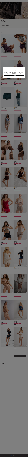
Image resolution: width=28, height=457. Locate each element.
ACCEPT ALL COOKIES (14, 75)
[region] (14, 72)
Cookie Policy (9, 72)
